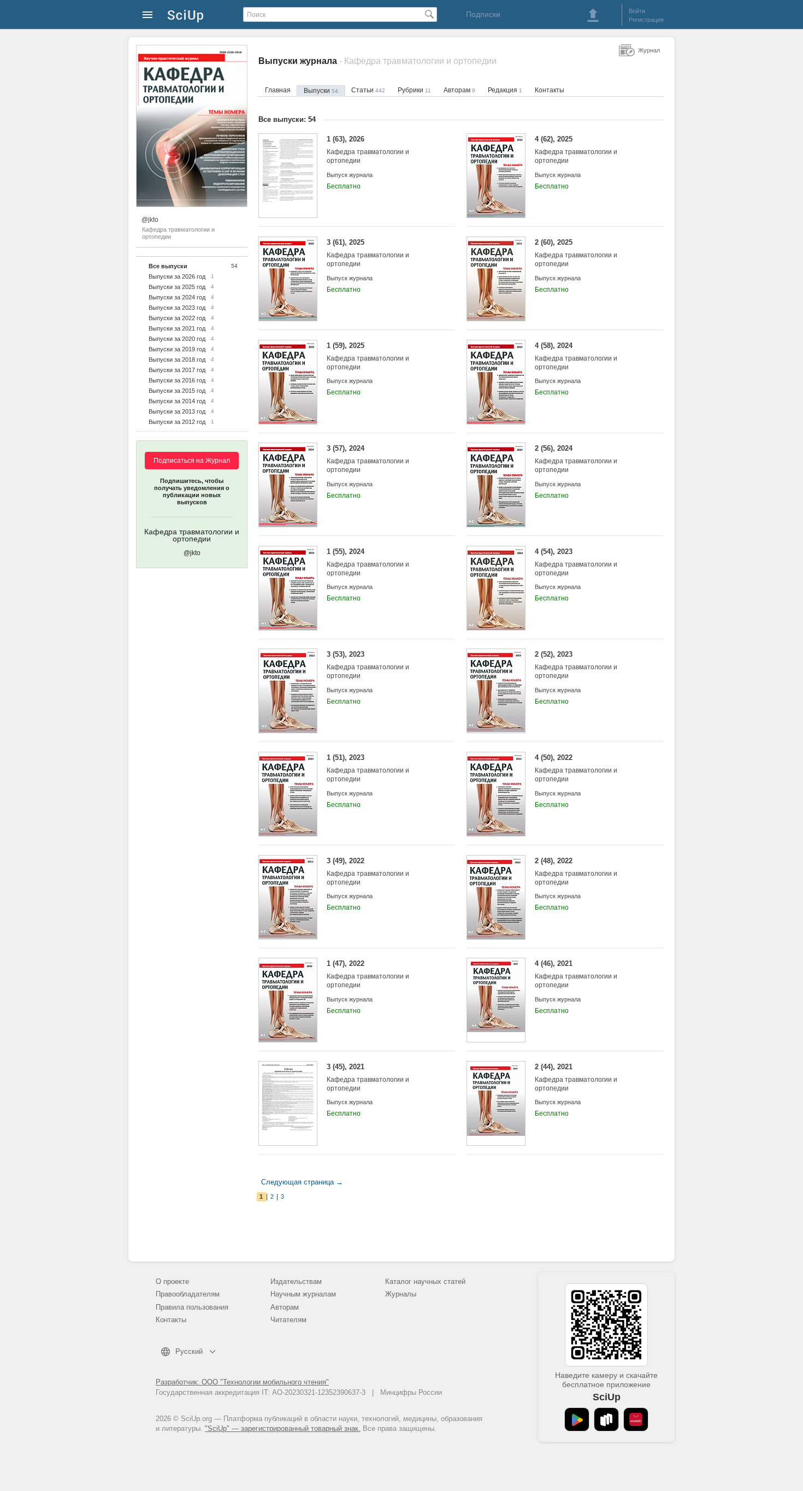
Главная (278, 90)
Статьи (368, 90)
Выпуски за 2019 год (177, 349)
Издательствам (296, 1281)
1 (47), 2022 (368, 974)
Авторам (459, 90)
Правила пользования (192, 1307)
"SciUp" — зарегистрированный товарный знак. (283, 1428)
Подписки (483, 14)
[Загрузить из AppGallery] (635, 1419)
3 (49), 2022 (368, 871)
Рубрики (414, 90)
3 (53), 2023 (368, 665)
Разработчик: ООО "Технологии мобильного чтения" (242, 1382)
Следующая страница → (302, 1182)
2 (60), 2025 (576, 253)
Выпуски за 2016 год (177, 380)
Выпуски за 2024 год (177, 297)
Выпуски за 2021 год (177, 328)
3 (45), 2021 (368, 1077)
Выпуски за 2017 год (177, 370)
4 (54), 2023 (576, 562)
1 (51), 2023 (368, 768)
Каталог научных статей (425, 1281)
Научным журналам (303, 1294)
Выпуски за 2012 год (177, 422)
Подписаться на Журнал (191, 460)
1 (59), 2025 (368, 356)
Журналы (400, 1294)
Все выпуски (168, 266)
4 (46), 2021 (576, 974)
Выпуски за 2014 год (177, 401)
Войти (637, 11)
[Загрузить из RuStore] (606, 1419)
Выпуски (321, 91)
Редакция (505, 90)
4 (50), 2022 (576, 768)
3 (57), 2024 (368, 459)
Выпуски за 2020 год (177, 338)
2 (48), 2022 (576, 871)
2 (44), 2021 (576, 1077)
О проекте (172, 1281)
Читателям (288, 1320)
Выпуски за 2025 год (177, 287)
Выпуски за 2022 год (177, 318)
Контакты (549, 90)
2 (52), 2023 (576, 665)
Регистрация (646, 19)
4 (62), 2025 (576, 149)
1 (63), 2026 (368, 149)
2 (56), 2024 (576, 459)
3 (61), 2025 (368, 253)
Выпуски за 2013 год (177, 411)
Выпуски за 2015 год (177, 390)
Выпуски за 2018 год (177, 359)
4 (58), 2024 (576, 356)
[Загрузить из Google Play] (576, 1419)
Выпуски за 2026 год (177, 276)
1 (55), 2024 (368, 562)
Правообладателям (188, 1294)
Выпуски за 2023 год (177, 307)
